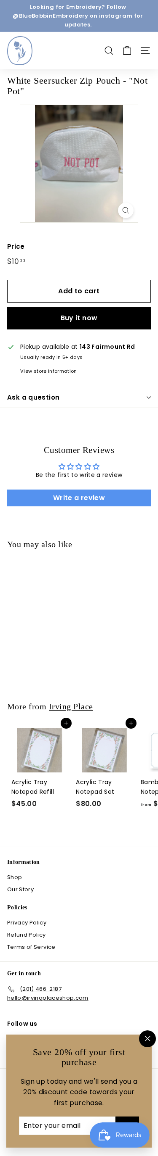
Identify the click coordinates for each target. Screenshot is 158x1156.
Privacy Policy (26, 923)
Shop (14, 877)
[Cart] (127, 50)
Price (16, 246)
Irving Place (71, 706)
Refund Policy (26, 935)
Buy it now (79, 318)
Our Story (20, 889)
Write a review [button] (79, 498)
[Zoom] (126, 210)
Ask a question (33, 397)
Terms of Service (31, 947)
